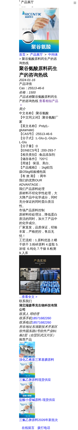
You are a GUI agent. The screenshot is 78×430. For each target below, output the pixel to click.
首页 (22, 54)
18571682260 (41, 318)
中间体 (53, 54)
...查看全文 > (28, 297)
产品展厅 (36, 54)
